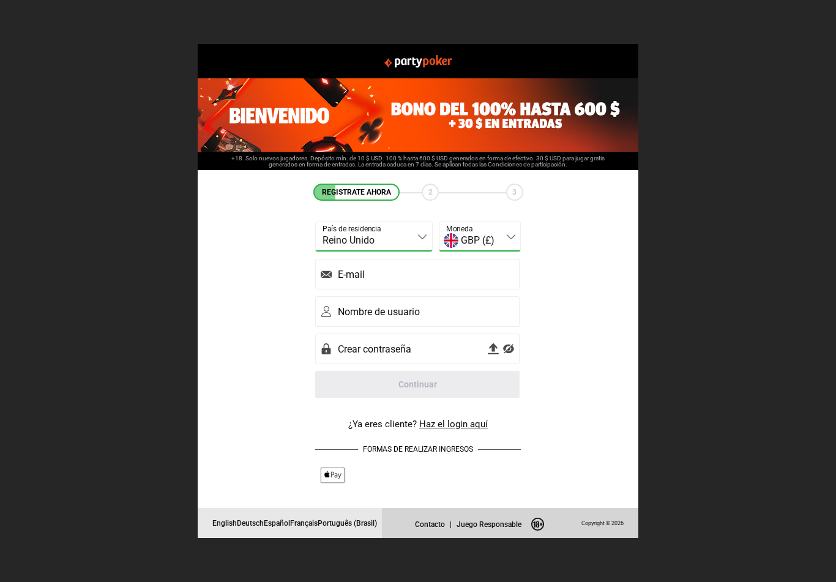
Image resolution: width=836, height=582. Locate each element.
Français (304, 523)
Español (277, 523)
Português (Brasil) (347, 523)
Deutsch (250, 523)
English (224, 523)
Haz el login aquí (453, 424)
